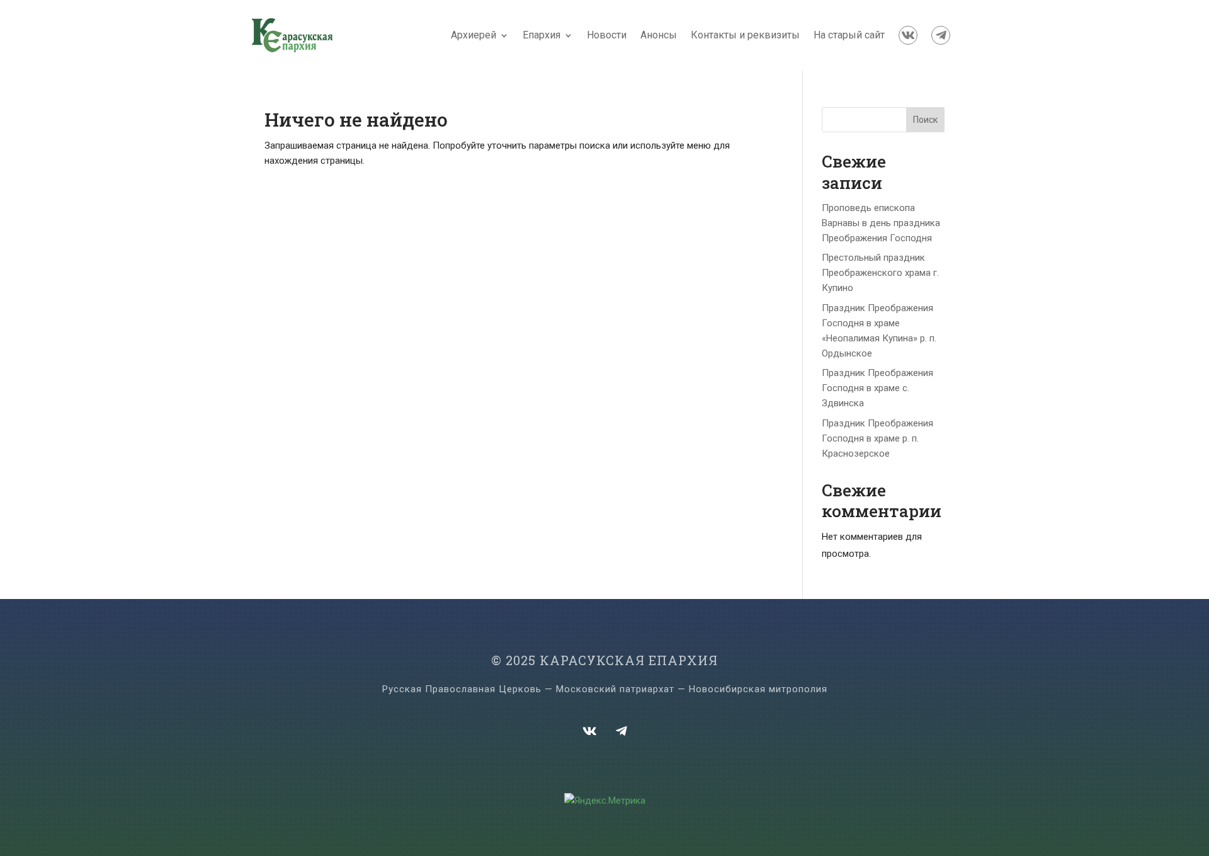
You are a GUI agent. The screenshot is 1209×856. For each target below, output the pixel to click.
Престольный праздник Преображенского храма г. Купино (880, 273)
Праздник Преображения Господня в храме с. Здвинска (877, 388)
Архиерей (473, 35)
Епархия (541, 35)
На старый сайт (849, 35)
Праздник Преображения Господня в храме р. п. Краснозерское (877, 438)
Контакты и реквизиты (745, 35)
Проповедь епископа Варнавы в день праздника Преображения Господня (881, 223)
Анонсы (658, 35)
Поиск (925, 120)
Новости (607, 35)
